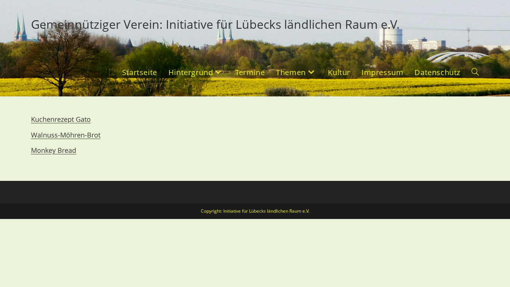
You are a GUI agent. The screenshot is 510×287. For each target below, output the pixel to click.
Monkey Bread (53, 150)
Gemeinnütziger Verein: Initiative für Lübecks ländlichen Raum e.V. (215, 24)
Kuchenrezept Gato (61, 119)
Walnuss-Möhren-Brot (65, 134)
